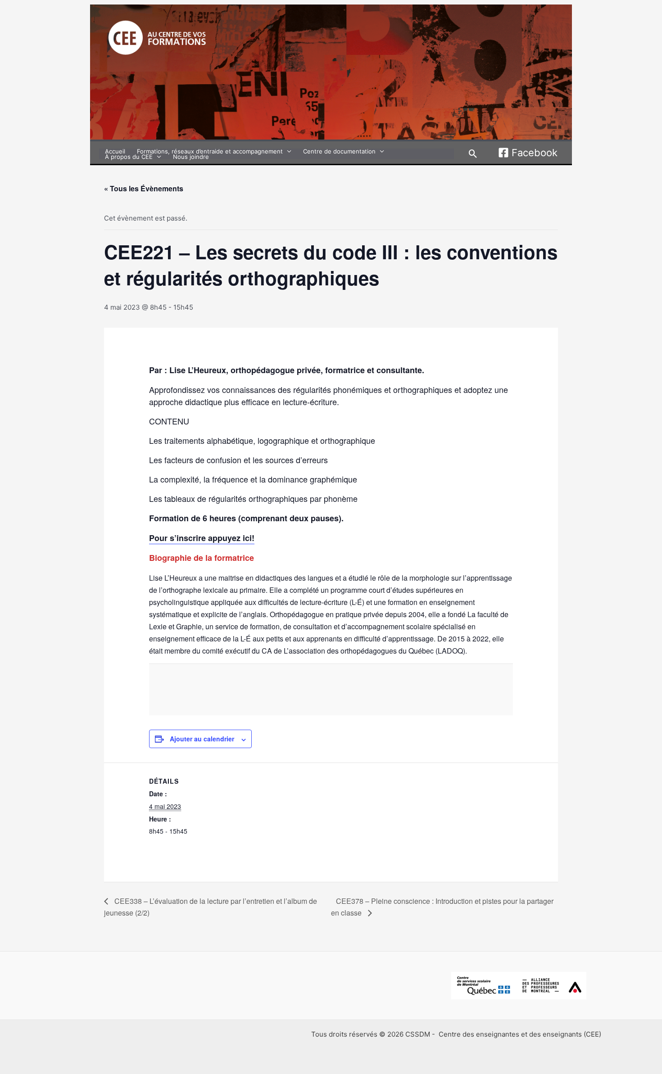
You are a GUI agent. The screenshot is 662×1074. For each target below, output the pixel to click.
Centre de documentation (339, 151)
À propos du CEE (129, 156)
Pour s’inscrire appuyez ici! (201, 538)
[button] (473, 153)
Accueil (115, 151)
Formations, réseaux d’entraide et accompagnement (210, 151)
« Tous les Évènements (143, 188)
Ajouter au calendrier (202, 738)
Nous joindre (191, 156)
